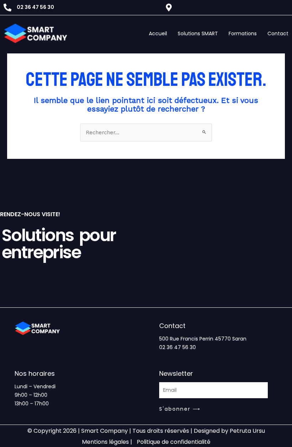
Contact (277, 33)
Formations (243, 33)
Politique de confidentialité (173, 442)
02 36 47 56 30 (177, 347)
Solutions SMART (198, 33)
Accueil (158, 33)
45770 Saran (230, 338)
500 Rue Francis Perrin (186, 338)
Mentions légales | (107, 442)
